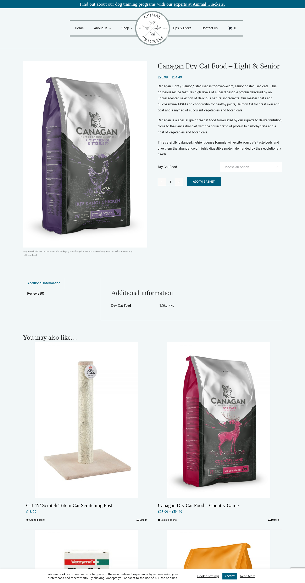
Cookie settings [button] (208, 576)
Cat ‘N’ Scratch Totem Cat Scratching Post (69, 505)
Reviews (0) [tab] (35, 293)
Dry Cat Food (167, 167)
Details (143, 519)
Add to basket (204, 181)
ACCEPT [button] (230, 576)
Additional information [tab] (43, 283)
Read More (247, 576)
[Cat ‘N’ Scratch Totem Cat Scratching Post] (86, 420)
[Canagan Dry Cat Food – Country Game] (218, 420)
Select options (169, 519)
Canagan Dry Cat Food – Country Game (198, 505)
